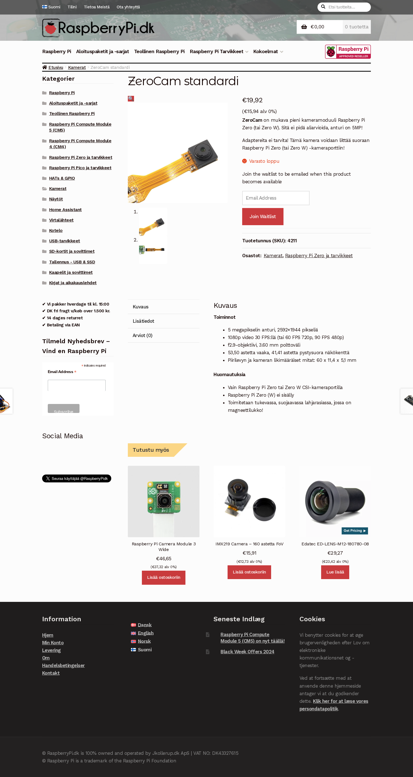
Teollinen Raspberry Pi (159, 51)
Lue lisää (335, 572)
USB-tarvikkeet (64, 240)
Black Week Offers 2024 (247, 651)
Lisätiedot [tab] (143, 321)
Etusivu (55, 67)
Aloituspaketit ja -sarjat (102, 51)
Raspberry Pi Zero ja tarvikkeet (319, 255)
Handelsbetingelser (63, 665)
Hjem (47, 635)
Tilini (71, 7)
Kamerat (77, 67)
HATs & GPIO (62, 178)
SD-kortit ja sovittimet (72, 251)
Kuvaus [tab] (141, 307)
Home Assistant (65, 209)
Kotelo (56, 230)
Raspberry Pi (56, 51)
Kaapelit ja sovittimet (71, 272)
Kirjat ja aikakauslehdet (73, 282)
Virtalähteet (61, 220)
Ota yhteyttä (128, 7)
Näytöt (56, 199)
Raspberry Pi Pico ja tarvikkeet (80, 167)
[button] (131, 98)
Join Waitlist (263, 216)
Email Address (62, 371)
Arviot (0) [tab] (143, 335)
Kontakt (51, 673)
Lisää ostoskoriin (163, 577)
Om (46, 658)
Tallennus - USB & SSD (72, 262)
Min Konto (53, 642)
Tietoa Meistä (97, 7)
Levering (51, 650)
